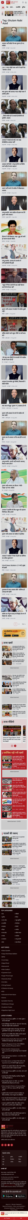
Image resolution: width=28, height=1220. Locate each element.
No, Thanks (7, 1218)
